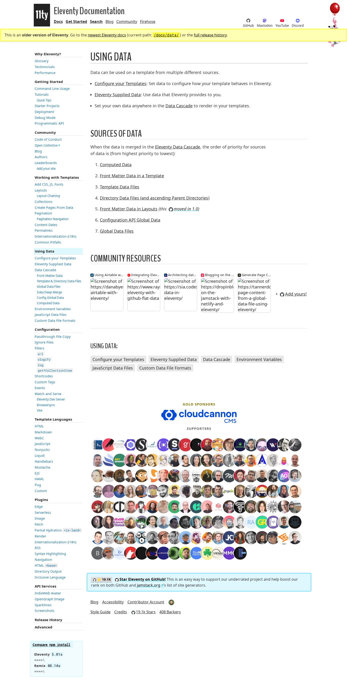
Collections (43, 201)
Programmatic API (49, 123)
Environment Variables (53, 309)
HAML (39, 479)
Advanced (43, 627)
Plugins (41, 499)
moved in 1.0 (186, 209)
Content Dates (46, 224)
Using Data (44, 251)
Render (40, 536)
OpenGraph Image (49, 599)
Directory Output (48, 571)
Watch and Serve (48, 394)
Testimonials (45, 67)
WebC (39, 438)
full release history (210, 35)
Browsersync (46, 405)
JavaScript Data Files (51, 314)
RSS (38, 547)
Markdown (43, 432)
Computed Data (48, 303)
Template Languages (53, 419)
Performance (45, 72)
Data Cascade (45, 270)
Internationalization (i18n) (55, 236)
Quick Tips (44, 100)
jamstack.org (148, 585)
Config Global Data (50, 298)
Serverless (43, 512)
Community (126, 21)
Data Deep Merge (49, 292)
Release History (48, 619)
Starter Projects (47, 106)
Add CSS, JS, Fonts (49, 184)
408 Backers (170, 611)
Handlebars (44, 461)
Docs (58, 21)
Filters (39, 348)
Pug (38, 485)
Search (96, 21)
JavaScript (42, 443)
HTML (39, 426)
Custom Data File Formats (55, 320)
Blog (110, 21)
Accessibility (113, 602)
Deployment (44, 111)
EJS (37, 473)
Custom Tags (45, 382)
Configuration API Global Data (130, 220)
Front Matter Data (50, 276)
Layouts (41, 190)
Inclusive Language (50, 577)
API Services (45, 586)
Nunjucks (42, 449)
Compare (51, 644)
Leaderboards (46, 163)
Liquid (40, 455)
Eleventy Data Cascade (177, 147)
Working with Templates (57, 177)
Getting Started (49, 81)
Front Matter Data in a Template (132, 176)
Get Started (76, 21)
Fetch (39, 524)
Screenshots (44, 610)
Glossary (41, 61)
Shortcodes (44, 376)
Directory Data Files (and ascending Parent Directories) (154, 198)
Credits (120, 611)
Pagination (43, 213)
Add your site (46, 168)
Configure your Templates (55, 258)
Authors (41, 157)
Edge (39, 506)
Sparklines (43, 605)
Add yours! (295, 294)
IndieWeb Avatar (48, 593)
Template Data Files (119, 187)
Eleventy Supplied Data (53, 264)
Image (40, 518)
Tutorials (42, 94)
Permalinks (44, 230)
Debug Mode (45, 117)
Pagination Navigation (52, 219)
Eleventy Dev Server (51, 399)
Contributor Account (145, 602)
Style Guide (100, 611)
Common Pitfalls (48, 242)
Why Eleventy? (48, 54)
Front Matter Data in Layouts (128, 209)
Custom (41, 490)
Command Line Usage (52, 88)
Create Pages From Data (54, 207)
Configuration (47, 329)
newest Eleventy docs (107, 35)
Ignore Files (44, 342)
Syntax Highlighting (50, 553)
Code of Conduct (48, 139)
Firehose (147, 21)
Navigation (43, 559)
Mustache (42, 467)
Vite (39, 410)
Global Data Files (48, 286)
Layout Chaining (48, 196)
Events (40, 388)
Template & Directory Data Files (59, 281)
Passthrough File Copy (53, 336)
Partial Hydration (58, 530)
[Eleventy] (42, 15)
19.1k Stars (146, 611)
